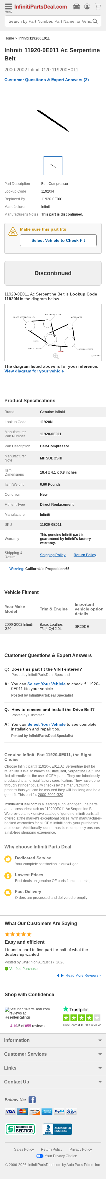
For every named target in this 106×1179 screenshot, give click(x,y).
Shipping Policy (53, 555)
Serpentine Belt (80, 771)
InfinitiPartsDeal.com (20, 804)
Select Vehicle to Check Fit (58, 240)
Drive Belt (58, 771)
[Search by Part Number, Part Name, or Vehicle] (95, 21)
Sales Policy (24, 1149)
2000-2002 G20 (50, 795)
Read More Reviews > (83, 975)
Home (9, 38)
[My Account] (87, 6)
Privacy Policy (80, 1149)
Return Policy (85, 555)
